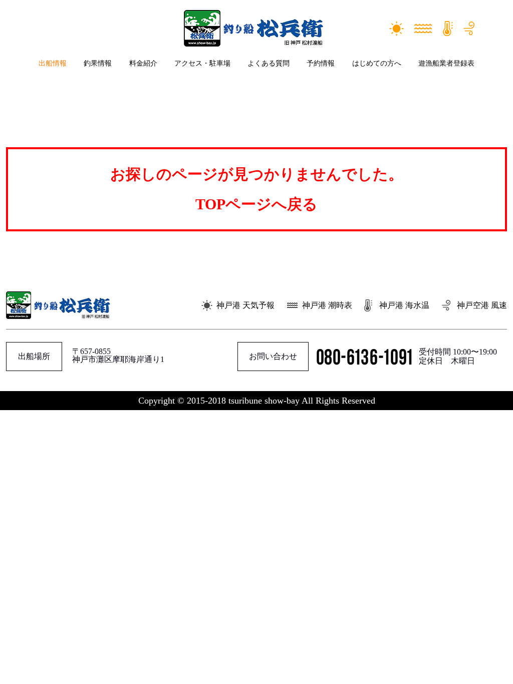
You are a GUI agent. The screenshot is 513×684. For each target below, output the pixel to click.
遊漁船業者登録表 (446, 63)
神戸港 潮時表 (327, 305)
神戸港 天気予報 (245, 305)
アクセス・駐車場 (202, 63)
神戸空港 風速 (482, 305)
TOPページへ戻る (256, 204)
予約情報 (321, 63)
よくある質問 (268, 63)
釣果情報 (98, 63)
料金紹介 (143, 63)
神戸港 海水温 (404, 305)
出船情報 (53, 63)
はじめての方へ (376, 63)
